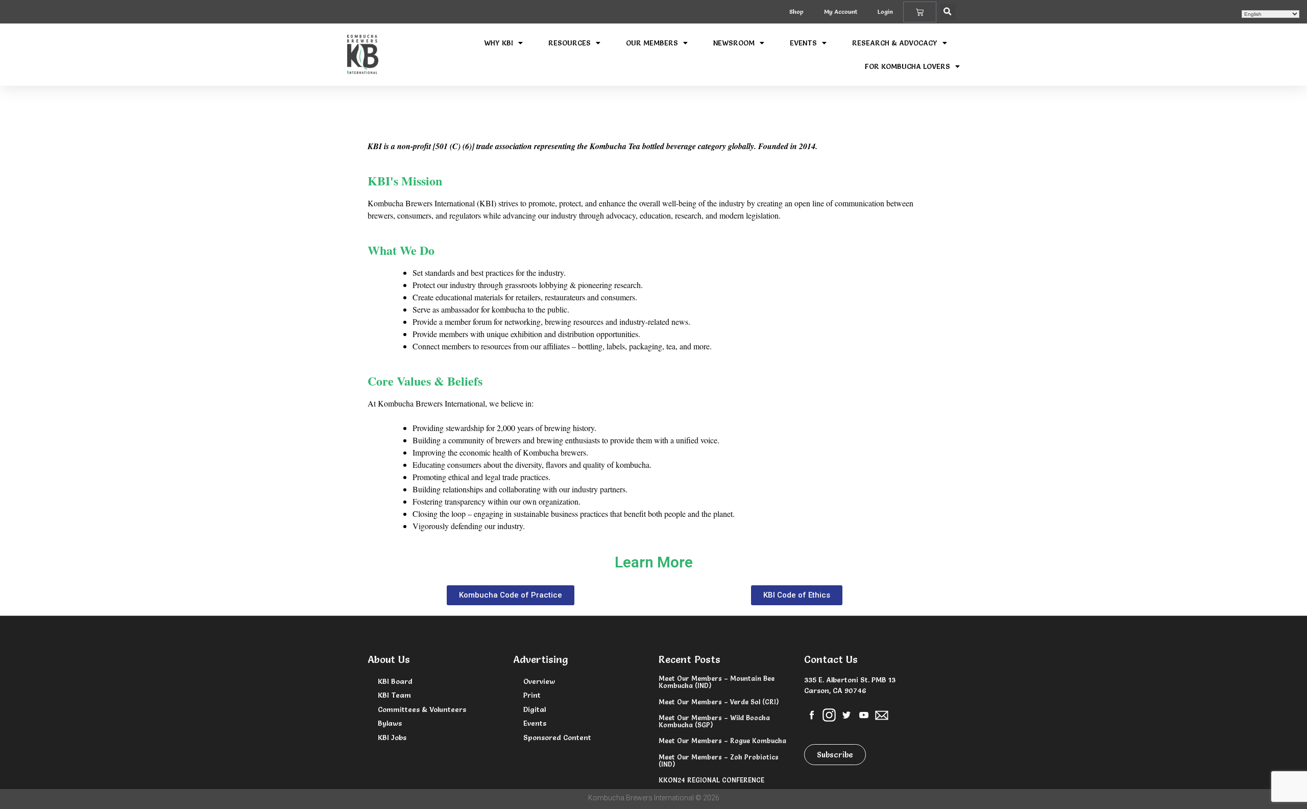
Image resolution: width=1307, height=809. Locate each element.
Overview (539, 681)
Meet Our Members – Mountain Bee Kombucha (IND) (716, 681)
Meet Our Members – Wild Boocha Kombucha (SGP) (714, 721)
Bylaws (390, 723)
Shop (796, 11)
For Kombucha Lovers (907, 66)
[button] (948, 12)
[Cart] (919, 12)
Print (532, 695)
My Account (840, 11)
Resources (569, 42)
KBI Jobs (392, 737)
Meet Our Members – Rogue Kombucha (722, 740)
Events (803, 42)
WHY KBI (498, 42)
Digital (534, 709)
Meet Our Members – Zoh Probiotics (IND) (719, 760)
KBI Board (395, 681)
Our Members (652, 42)
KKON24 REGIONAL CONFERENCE (711, 780)
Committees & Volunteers (422, 709)
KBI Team (394, 695)
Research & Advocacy (894, 42)
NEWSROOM (734, 42)
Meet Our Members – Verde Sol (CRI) (719, 702)
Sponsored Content (557, 737)
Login (885, 11)
